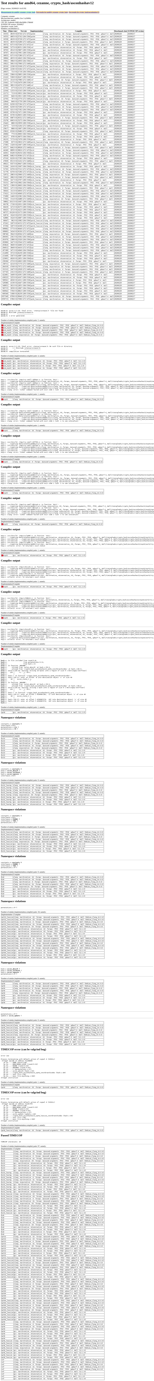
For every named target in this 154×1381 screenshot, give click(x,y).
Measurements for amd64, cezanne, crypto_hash (18, 12)
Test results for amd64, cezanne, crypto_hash (52, 12)
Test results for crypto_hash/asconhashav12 (84, 12)
